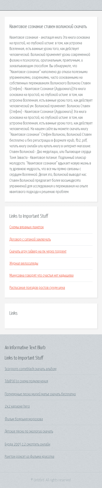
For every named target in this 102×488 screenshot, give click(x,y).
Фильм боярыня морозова (24, 419)
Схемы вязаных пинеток (26, 227)
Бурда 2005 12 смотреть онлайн (27, 444)
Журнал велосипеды (23, 263)
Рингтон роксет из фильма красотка (29, 457)
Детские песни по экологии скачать (29, 431)
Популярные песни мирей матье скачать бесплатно (40, 394)
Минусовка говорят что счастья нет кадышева (41, 275)
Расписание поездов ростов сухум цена (37, 288)
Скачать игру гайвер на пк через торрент (37, 251)
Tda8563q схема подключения (26, 381)
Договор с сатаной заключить (30, 239)
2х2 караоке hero (17, 406)
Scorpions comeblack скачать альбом (30, 369)
